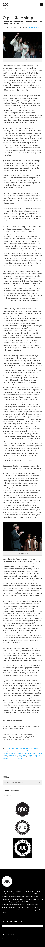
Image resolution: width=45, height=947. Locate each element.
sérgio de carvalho (16, 758)
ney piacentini (30, 753)
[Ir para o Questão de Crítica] (7, 881)
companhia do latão (25, 751)
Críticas (24, 27)
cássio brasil (13, 751)
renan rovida (13, 756)
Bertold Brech (28, 748)
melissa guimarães (17, 753)
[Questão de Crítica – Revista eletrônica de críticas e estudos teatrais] (5, 4)
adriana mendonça (15, 748)
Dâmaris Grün (35, 27)
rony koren (22, 756)
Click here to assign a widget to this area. (14, 939)
